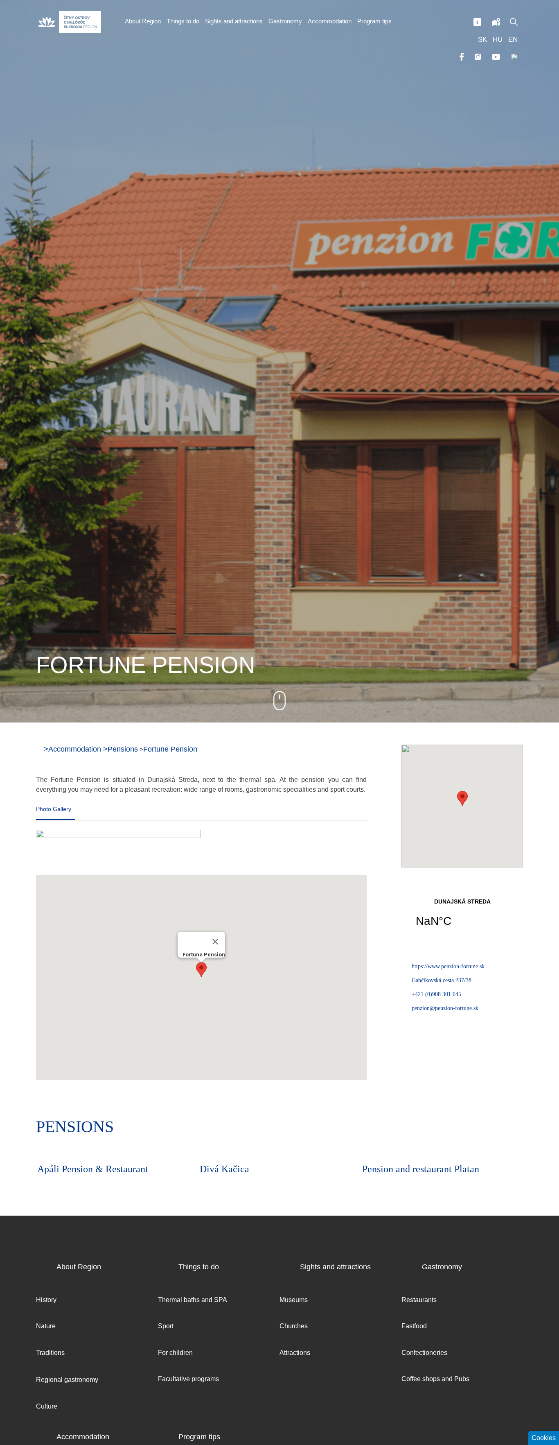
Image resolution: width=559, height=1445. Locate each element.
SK (482, 39)
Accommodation (74, 749)
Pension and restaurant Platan (258, 1169)
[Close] (215, 941)
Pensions (123, 749)
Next (515, 1129)
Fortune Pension (170, 749)
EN (513, 39)
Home (39, 749)
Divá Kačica (62, 1169)
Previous (492, 1129)
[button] (201, 969)
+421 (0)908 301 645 (436, 994)
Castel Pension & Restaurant (419, 1169)
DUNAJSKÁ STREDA (462, 918)
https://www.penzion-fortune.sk (448, 966)
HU (498, 39)
